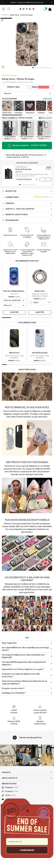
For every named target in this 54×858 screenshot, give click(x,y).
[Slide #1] (35, 67)
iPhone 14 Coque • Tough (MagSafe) (14, 357)
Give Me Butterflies (39, 353)
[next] (51, 2)
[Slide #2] (37, 67)
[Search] (9, 9)
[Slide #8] (49, 67)
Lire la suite (46, 118)
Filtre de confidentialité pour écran (16, 291)
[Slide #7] (47, 67)
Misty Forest (14, 353)
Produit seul (13, 87)
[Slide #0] (33, 67)
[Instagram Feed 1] (27, 755)
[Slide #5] (43, 67)
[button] (9, 75)
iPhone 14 (5, 15)
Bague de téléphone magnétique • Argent (40, 295)
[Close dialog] (27, 810)
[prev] (2, 2)
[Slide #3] (39, 67)
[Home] (27, 9)
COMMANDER (27, 850)
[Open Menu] (4, 9)
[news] (45, 9)
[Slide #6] (45, 67)
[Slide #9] (51, 67)
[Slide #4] (41, 67)
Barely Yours (40, 291)
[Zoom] (3, 67)
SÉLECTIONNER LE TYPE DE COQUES (17, 118)
